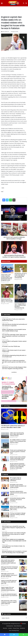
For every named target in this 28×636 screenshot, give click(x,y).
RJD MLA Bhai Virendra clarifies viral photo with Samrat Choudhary (17, 499)
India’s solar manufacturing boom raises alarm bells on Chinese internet (17, 434)
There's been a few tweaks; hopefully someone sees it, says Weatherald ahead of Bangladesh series (6, 277)
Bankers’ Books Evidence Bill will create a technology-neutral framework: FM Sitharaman (17, 458)
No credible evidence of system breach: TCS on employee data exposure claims (18, 441)
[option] (14, 213)
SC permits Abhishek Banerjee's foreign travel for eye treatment (9, 594)
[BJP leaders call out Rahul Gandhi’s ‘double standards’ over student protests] (5, 486)
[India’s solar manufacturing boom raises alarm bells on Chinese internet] (5, 435)
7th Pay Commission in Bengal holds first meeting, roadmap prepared (17, 514)
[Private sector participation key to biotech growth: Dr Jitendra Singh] (5, 451)
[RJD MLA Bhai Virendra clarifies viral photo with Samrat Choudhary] (5, 501)
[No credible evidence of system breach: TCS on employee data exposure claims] (5, 444)
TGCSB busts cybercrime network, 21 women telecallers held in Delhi (12, 426)
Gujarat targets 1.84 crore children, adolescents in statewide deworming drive (8, 589)
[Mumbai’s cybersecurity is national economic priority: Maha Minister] (5, 493)
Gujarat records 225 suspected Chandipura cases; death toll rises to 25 (9, 582)
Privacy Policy (16, 628)
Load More (14, 372)
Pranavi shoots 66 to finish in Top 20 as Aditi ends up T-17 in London (7, 300)
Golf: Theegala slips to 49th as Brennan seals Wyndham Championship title (20, 306)
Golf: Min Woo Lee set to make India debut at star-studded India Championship (21, 275)
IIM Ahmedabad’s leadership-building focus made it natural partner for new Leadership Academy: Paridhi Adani (17, 466)
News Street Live (5, 31)
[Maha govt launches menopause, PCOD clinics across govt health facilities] (23, 569)
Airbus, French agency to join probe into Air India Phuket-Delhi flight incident (18, 508)
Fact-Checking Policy (14, 630)
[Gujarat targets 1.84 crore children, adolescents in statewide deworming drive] (23, 589)
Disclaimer (22, 628)
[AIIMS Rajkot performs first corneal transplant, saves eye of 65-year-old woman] (23, 575)
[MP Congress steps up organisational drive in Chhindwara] (5, 479)
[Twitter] (7, 200)
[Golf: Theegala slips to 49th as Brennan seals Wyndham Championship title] (21, 293)
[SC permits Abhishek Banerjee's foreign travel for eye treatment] (23, 596)
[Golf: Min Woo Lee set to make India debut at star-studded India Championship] (21, 268)
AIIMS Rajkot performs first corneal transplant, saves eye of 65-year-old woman (9, 575)
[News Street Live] (14, 3)
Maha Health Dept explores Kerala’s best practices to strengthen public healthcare (8, 561)
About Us (5, 628)
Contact (10, 628)
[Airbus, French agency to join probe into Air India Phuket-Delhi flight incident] (5, 508)
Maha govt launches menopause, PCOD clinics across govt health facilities (9, 568)
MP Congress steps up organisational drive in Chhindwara (15, 479)
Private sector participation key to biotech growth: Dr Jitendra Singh (18, 451)
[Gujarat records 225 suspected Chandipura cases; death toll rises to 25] (23, 583)
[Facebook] (3, 200)
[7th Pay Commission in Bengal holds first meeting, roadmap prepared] (5, 514)
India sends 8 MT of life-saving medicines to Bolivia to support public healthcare (9, 602)
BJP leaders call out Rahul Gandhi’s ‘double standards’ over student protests (18, 486)
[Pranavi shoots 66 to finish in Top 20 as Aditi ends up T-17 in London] (7, 291)
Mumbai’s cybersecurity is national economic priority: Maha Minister (18, 493)
